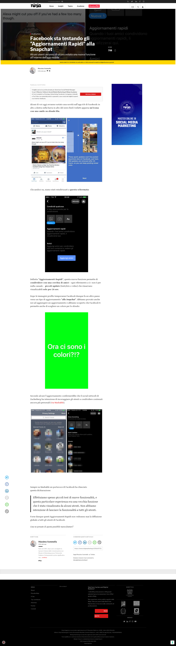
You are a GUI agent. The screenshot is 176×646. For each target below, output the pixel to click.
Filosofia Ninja (35, 593)
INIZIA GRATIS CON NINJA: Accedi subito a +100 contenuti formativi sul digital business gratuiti (87, 62)
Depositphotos (88, 643)
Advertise (34, 602)
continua (44, 557)
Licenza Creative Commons (107, 636)
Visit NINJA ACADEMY (54, 1)
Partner (33, 606)
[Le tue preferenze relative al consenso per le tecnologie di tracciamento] (172, 642)
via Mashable (57, 402)
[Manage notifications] (3, 642)
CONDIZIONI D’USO (88, 639)
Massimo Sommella (47, 541)
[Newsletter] (133, 5)
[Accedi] (142, 5)
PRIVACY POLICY (78, 639)
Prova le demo (90, 94)
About (33, 590)
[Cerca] (138, 5)
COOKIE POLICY (98, 639)
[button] (115, 50)
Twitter (92, 554)
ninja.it (65, 586)
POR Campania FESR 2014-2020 (88, 641)
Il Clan (33, 596)
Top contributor (35, 599)
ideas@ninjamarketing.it (80, 560)
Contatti (33, 609)
